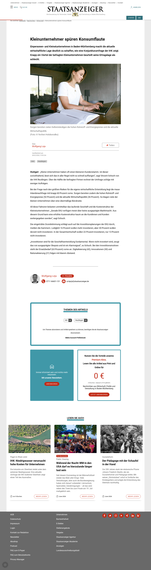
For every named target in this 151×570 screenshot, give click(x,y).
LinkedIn (132, 515)
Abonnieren (51, 384)
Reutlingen (79, 320)
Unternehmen (14, 3)
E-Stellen (41, 3)
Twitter (110, 515)
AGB (12, 514)
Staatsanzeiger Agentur (62, 3)
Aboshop (103, 3)
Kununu (138, 515)
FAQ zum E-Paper (17, 550)
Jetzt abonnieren (99, 394)
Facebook (104, 515)
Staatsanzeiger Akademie (80, 3)
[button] (5, 565)
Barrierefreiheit (62, 519)
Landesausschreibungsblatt (67, 550)
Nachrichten (31, 21)
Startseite (22, 21)
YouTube (121, 515)
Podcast (13, 546)
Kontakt (120, 3)
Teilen (112, 145)
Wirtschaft (40, 21)
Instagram (115, 515)
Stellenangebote (63, 528)
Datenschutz (15, 519)
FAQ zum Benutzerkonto (20, 555)
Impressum (15, 523)
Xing (127, 515)
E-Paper (131, 18)
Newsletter (111, 3)
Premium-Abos (99, 359)
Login (12, 528)
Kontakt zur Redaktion (19, 532)
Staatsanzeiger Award (29, 3)
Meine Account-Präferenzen (75, 338)
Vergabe (49, 3)
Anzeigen (95, 3)
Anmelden (137, 7)
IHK (66, 320)
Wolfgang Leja (39, 146)
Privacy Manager (17, 559)
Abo (139, 18)
